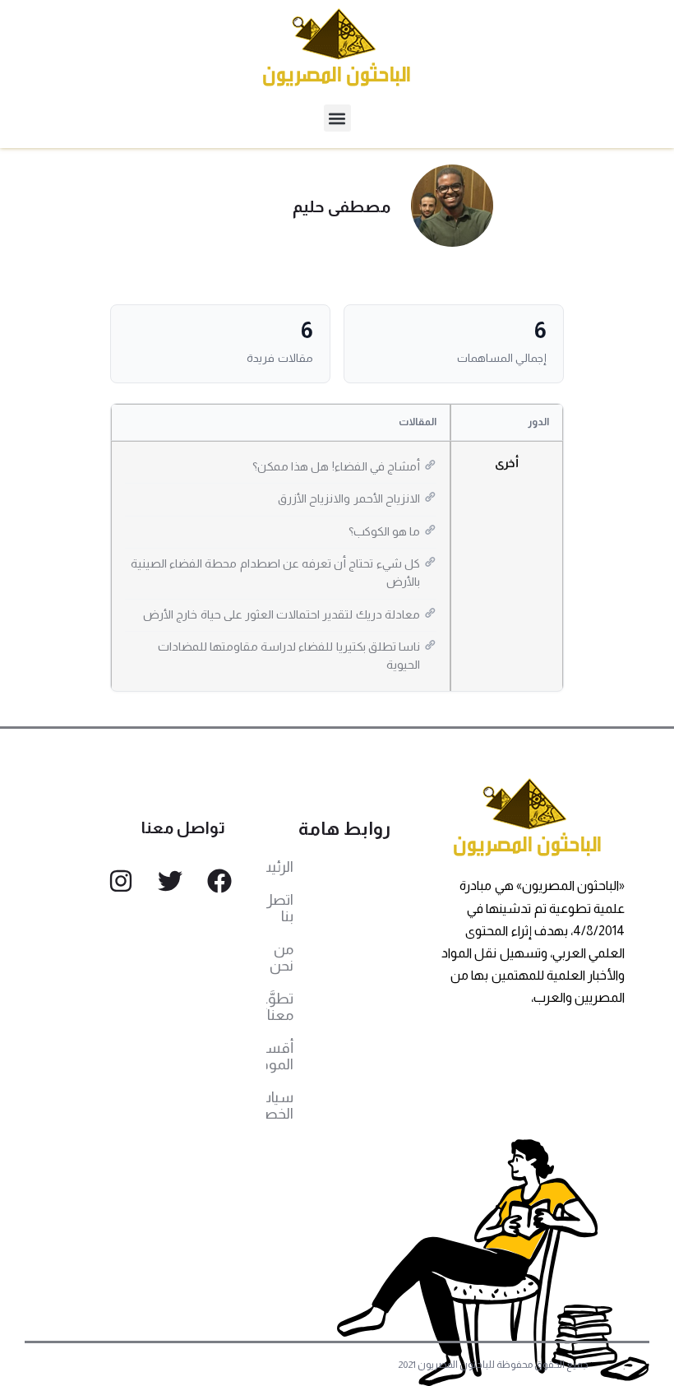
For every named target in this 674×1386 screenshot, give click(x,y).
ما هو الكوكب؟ (384, 531)
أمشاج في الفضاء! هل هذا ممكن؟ (336, 466)
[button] (337, 118)
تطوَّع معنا (279, 1006)
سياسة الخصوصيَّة (279, 1105)
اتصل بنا (279, 908)
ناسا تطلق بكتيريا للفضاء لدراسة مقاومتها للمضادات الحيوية (289, 655)
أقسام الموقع (279, 1056)
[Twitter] (170, 881)
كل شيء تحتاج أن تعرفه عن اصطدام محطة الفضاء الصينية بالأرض (275, 572)
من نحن (281, 957)
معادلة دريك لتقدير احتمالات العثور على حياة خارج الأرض (281, 614)
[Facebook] (219, 881)
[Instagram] (120, 881)
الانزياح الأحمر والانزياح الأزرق (349, 498)
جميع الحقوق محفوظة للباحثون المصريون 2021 (493, 1364)
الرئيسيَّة (279, 867)
